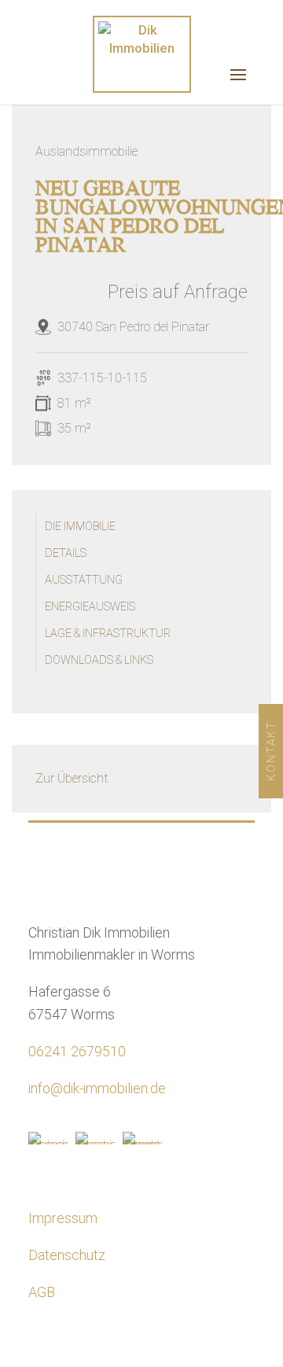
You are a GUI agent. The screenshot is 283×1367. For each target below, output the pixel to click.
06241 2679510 (77, 1051)
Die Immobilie (80, 526)
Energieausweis (90, 606)
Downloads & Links (99, 660)
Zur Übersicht (71, 778)
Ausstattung (84, 580)
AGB (41, 1292)
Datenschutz (66, 1255)
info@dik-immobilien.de (97, 1088)
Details (65, 553)
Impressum (62, 1218)
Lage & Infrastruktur (108, 633)
